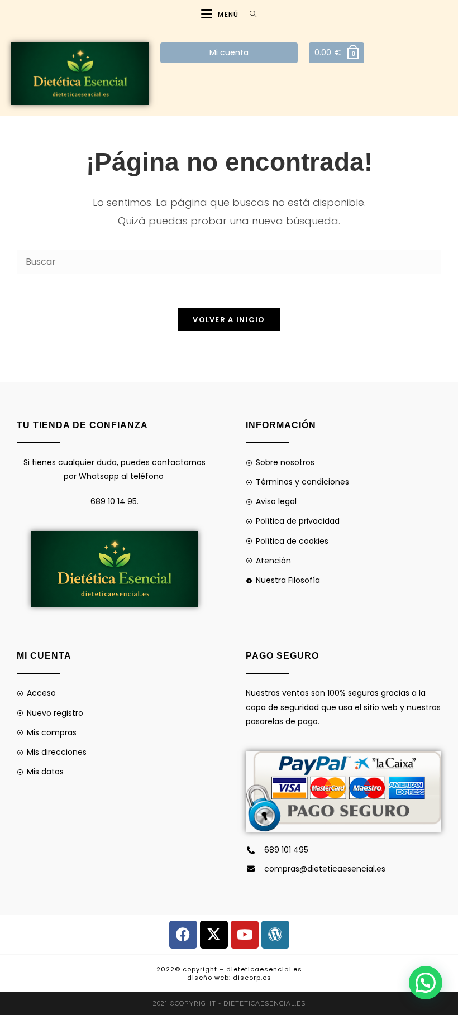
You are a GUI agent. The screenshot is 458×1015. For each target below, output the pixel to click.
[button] (425, 982)
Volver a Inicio (229, 319)
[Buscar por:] (249, 14)
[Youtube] (245, 935)
